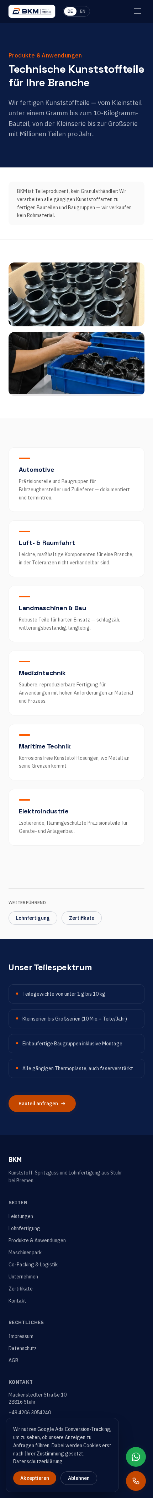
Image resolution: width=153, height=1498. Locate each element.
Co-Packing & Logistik (33, 1264)
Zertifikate (81, 918)
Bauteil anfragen (38, 1103)
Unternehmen (23, 1276)
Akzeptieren (34, 1478)
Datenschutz (23, 1348)
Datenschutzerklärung (38, 1461)
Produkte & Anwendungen (37, 1240)
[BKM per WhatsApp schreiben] (136, 1457)
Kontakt (17, 1301)
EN (82, 11)
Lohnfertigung (33, 918)
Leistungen (21, 1216)
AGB (14, 1360)
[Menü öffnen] (137, 11)
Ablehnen (79, 1478)
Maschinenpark (25, 1252)
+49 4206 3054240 (30, 1412)
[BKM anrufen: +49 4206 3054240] (136, 1481)
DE (70, 11)
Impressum (21, 1336)
